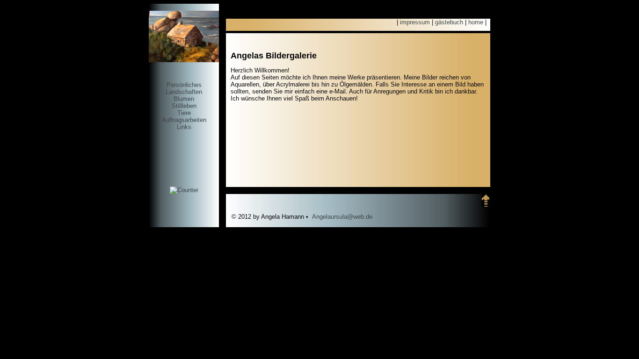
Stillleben (184, 105)
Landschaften (184, 91)
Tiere (184, 112)
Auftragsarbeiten (184, 119)
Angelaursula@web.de (342, 216)
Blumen (184, 98)
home (475, 22)
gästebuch (449, 22)
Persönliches (184, 84)
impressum (415, 22)
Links (184, 126)
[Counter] (184, 190)
